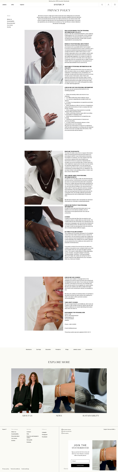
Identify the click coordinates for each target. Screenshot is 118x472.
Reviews (29, 442)
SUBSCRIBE (80, 465)
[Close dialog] (114, 442)
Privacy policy (5, 469)
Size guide (29, 440)
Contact (29, 431)
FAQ (28, 434)
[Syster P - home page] (59, 5)
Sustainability (10, 21)
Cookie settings (25, 469)
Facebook (44, 437)
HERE (77, 171)
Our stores (10, 25)
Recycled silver (11, 23)
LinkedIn (44, 432)
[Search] (102, 4)
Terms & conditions (15, 469)
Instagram (45, 434)
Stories (9, 27)
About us (9, 19)
